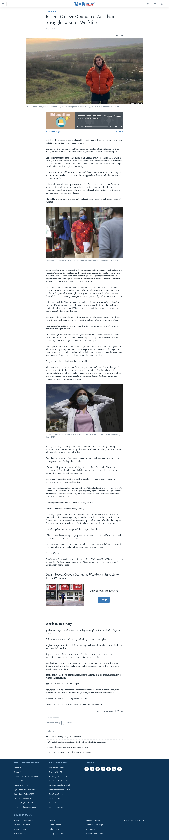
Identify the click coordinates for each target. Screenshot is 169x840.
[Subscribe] (119, 769)
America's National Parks (24, 820)
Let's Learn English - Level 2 (60, 790)
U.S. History (90, 829)
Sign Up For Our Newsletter (24, 790)
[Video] (154, 4)
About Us (17, 768)
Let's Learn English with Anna (61, 781)
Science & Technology (94, 825)
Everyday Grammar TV (58, 777)
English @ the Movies (57, 772)
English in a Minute (56, 768)
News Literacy (54, 798)
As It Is (52, 820)
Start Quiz (104, 600)
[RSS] (108, 769)
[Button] (119, 35)
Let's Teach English (56, 794)
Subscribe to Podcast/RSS (24, 794)
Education (51, 11)
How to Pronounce (56, 807)
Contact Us (18, 772)
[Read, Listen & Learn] (161, 4)
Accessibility (19, 781)
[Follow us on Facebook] (86, 769)
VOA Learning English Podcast (133, 820)
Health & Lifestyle (93, 820)
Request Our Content (22, 785)
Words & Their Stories (94, 834)
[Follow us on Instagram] (103, 769)
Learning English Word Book (25, 803)
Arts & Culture (19, 834)
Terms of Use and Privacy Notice (26, 777)
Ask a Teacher (55, 825)
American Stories (20, 829)
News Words (54, 803)
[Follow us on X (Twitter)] (92, 769)
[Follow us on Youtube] (97, 769)
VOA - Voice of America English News (94, 119)
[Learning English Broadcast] (147, 4)
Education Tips (55, 829)
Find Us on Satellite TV (22, 798)
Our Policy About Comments (25, 807)
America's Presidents (22, 825)
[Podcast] (114, 769)
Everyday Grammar (57, 834)
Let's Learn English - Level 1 (60, 785)
